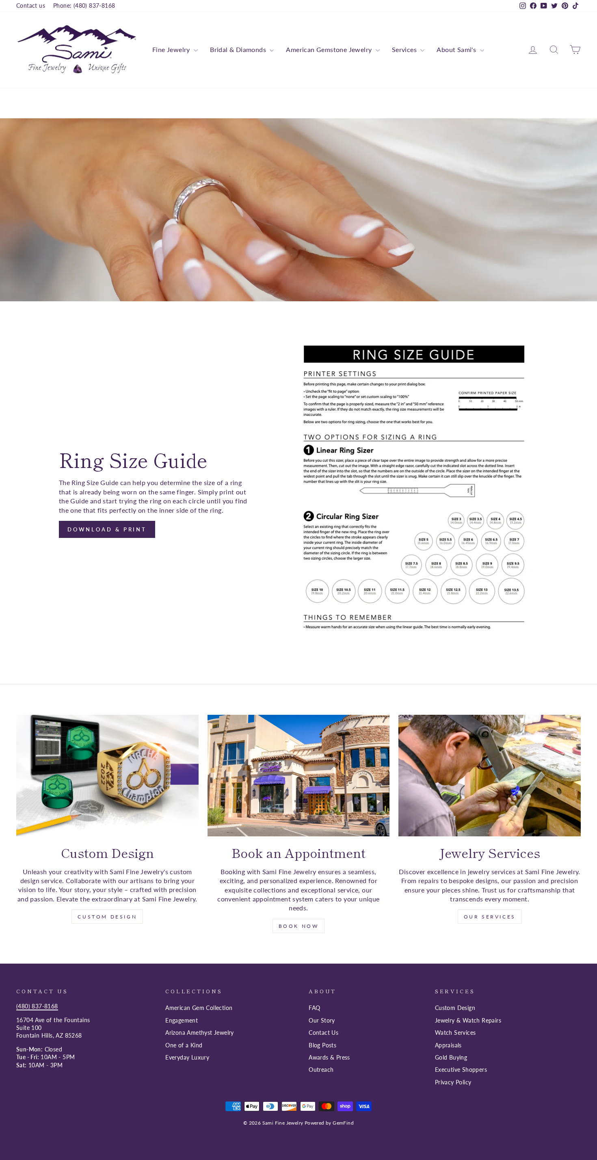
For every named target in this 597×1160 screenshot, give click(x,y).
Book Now (299, 926)
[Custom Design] (107, 775)
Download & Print (107, 529)
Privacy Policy (453, 1082)
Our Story (322, 1020)
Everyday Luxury (187, 1057)
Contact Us (323, 1032)
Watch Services (455, 1032)
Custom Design (107, 917)
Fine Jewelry (172, 49)
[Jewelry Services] (489, 775)
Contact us (30, 5)
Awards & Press (329, 1057)
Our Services (490, 917)
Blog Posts (322, 1045)
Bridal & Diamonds (239, 49)
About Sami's (457, 49)
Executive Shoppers (461, 1069)
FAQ (314, 1008)
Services (405, 49)
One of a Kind (183, 1045)
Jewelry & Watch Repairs (468, 1020)
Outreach (321, 1069)
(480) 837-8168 (37, 1006)
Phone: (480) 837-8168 (84, 5)
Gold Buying (451, 1057)
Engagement (181, 1020)
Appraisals (448, 1045)
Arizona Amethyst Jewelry (199, 1032)
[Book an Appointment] (299, 775)
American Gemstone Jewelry (329, 49)
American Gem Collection (198, 1008)
